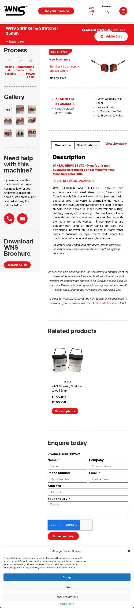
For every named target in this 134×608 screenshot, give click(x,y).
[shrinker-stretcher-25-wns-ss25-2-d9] (20, 133)
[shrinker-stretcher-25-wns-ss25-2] (8, 109)
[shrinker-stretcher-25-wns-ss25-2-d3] (20, 109)
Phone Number (59, 473)
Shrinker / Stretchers (63, 66)
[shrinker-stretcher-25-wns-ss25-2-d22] (32, 109)
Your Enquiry (58, 499)
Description (63, 145)
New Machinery (59, 59)
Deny (67, 587)
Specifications (87, 145)
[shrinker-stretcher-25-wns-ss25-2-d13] (32, 120)
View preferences (67, 596)
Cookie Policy (67, 603)
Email (93, 473)
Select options (65, 411)
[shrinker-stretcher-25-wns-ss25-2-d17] (20, 121)
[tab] (62, 145)
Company (96, 460)
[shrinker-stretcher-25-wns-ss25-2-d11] (8, 133)
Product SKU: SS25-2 (64, 454)
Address (54, 486)
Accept (67, 577)
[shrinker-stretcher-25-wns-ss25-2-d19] (8, 121)
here (118, 245)
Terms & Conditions (107, 303)
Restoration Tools (24, 68)
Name (52, 460)
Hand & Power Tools (30, 72)
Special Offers (58, 70)
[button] (129, 551)
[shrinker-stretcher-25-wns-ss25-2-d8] (32, 133)
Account (106, 6)
